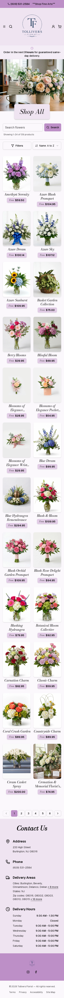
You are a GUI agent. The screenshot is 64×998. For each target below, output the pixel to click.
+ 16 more (36, 899)
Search (55, 127)
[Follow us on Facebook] (36, 972)
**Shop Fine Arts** (44, 4)
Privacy (22, 992)
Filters (19, 145)
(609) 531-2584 (20, 4)
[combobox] (47, 146)
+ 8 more (53, 887)
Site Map (50, 992)
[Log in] (53, 26)
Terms (12, 992)
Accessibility (36, 992)
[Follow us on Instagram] (28, 972)
